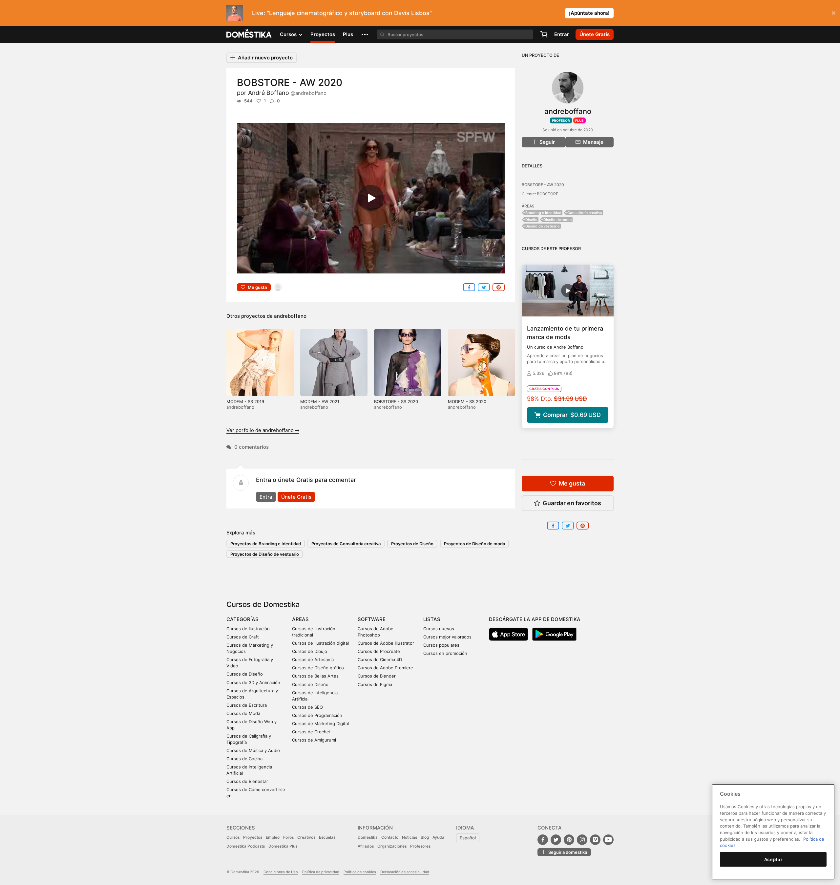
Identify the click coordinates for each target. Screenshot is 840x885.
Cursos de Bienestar (247, 781)
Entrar (561, 34)
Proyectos (322, 34)
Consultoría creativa (584, 212)
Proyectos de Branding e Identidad (265, 543)
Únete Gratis (296, 497)
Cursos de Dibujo (309, 651)
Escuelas (327, 837)
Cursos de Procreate (379, 651)
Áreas (300, 619)
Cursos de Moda (243, 713)
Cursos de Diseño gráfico (318, 667)
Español (468, 837)
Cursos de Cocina (244, 758)
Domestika (368, 837)
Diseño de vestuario (542, 226)
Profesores (420, 846)
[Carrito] (543, 34)
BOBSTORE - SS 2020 (396, 401)
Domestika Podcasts (245, 846)
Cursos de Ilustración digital (320, 643)
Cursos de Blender (377, 676)
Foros (288, 837)
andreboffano (290, 316)
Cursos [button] (289, 34)
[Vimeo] (595, 839)
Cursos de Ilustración (248, 628)
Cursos (233, 837)
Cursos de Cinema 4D (380, 659)
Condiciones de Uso (280, 872)
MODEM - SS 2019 (245, 401)
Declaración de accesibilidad (404, 872)
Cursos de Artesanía (313, 659)
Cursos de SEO (307, 707)
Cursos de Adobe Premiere (385, 667)
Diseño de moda (557, 219)
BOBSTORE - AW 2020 (543, 184)
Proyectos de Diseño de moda (474, 543)
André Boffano (287, 92)
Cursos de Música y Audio (253, 750)
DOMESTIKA (249, 34)
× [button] (833, 12)
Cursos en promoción (445, 653)
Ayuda (438, 837)
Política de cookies (360, 872)
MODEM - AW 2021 (319, 401)
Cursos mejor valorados (447, 636)
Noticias (409, 837)
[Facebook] (542, 839)
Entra (266, 497)
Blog (425, 837)
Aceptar (773, 859)
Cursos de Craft (242, 636)
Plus (348, 34)
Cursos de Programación (317, 715)
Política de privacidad (320, 872)
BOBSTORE (547, 193)
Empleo (273, 837)
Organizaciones (392, 846)
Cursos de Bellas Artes (315, 676)
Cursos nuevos (438, 628)
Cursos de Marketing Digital (320, 723)
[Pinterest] (569, 839)
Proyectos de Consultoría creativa (346, 543)
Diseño (531, 219)
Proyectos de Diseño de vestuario (264, 554)
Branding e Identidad (543, 212)
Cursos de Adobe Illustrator (386, 643)
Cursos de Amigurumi (314, 740)
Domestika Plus (282, 846)
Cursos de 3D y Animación (253, 682)
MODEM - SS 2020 (467, 401)
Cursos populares (441, 645)
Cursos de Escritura (246, 705)
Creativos (306, 837)
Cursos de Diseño (244, 674)
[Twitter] (556, 839)
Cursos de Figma (375, 684)
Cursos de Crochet (311, 731)
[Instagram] (582, 839)
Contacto (389, 837)
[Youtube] (608, 839)
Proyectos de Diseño (412, 543)
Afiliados (366, 846)
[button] (365, 34)
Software (372, 619)
